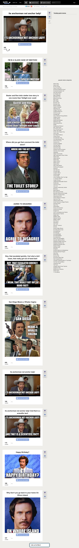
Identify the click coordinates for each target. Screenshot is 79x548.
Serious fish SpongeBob (58, 238)
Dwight (54, 124)
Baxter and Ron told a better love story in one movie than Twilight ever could (22, 96)
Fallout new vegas (57, 130)
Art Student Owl (56, 94)
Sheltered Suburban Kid (58, 243)
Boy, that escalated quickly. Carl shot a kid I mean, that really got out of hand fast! (22, 257)
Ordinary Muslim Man (58, 200)
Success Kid (56, 256)
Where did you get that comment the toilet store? (22, 143)
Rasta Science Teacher (58, 213)
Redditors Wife (56, 216)
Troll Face (55, 265)
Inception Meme (57, 172)
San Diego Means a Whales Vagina (22, 302)
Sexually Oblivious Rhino (59, 240)
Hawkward (55, 152)
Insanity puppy (56, 174)
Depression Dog (56, 121)
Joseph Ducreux (57, 180)
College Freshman (57, 110)
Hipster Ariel (56, 156)
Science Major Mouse (58, 228)
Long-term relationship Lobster (60, 187)
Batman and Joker (57, 98)
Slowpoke (55, 248)
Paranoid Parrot (56, 203)
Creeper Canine (56, 117)
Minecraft (55, 189)
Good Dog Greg (56, 146)
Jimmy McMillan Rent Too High (60, 177)
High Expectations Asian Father (60, 155)
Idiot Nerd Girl (56, 170)
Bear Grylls (55, 99)
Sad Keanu (55, 222)
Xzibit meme (56, 270)
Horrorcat (55, 168)
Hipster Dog (56, 159)
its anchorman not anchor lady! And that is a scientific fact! (22, 412)
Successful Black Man (58, 257)
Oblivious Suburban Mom (59, 194)
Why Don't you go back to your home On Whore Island (22, 493)
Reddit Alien (56, 215)
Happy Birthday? (22, 452)
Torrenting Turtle (57, 263)
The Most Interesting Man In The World (62, 260)
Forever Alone (56, 136)
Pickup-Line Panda (57, 209)
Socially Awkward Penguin (59, 251)
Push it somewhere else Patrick (60, 212)
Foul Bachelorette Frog (58, 139)
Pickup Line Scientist (58, 208)
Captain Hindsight (57, 107)
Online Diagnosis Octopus (59, 197)
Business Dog (56, 104)
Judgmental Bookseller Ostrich (60, 181)
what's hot (15, 2)
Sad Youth (55, 224)
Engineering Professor (58, 126)
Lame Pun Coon (57, 184)
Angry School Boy (57, 88)
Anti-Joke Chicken (57, 92)
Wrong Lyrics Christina (58, 269)
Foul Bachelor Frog (57, 137)
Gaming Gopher (56, 145)
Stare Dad (55, 253)
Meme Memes (56, 190)
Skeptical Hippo (56, 246)
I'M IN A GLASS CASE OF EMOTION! (22, 60)
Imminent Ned (56, 171)
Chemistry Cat (56, 108)
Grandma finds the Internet (59, 149)
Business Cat (56, 102)
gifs (46, 6)
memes (42, 6)
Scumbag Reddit (57, 234)
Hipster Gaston (56, 161)
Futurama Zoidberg (57, 143)
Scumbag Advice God (58, 229)
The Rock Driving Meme (58, 262)
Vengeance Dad (56, 267)
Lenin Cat (55, 186)
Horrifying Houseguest (58, 167)
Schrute (55, 227)
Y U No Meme (56, 272)
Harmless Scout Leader (58, 151)
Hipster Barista (56, 158)
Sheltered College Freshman (59, 241)
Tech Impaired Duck (57, 259)
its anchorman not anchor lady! (22, 372)
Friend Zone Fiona (57, 140)
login (74, 2)
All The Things (56, 86)
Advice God (56, 85)
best (20, 2)
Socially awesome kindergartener (60, 250)
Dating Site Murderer (58, 120)
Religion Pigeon (56, 219)
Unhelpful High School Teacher (60, 266)
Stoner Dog (55, 254)
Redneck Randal (57, 218)
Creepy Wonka (56, 118)
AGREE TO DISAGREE (23, 204)
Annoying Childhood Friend (59, 89)
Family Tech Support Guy (59, 132)
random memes (26, 2)
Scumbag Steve (57, 237)
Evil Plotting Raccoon (58, 129)
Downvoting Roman (57, 123)
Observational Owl (57, 196)
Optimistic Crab (56, 199)
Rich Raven (56, 221)
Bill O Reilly (56, 101)
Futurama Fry (56, 142)
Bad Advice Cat (56, 96)
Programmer (56, 210)
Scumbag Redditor (57, 235)
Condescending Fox (57, 111)
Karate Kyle (56, 183)
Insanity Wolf (56, 175)
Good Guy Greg (56, 148)
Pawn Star (55, 205)
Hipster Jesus (56, 162)
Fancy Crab (56, 133)
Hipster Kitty (56, 164)
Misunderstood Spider (58, 191)
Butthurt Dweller (56, 105)
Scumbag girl (56, 232)
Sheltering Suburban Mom (59, 244)
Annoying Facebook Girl (58, 91)
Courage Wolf (56, 114)
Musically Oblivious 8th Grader (60, 193)
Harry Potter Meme (57, 165)
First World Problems (58, 134)
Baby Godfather (56, 95)
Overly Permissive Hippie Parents (61, 202)
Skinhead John (56, 247)
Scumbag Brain (56, 231)
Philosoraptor (56, 206)
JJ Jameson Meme (57, 178)
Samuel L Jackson (57, 225)
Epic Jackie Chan (57, 127)
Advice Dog (56, 83)
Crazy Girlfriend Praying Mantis (60, 115)
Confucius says (56, 113)
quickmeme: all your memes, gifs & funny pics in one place (6, 2)
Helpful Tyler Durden (57, 153)
